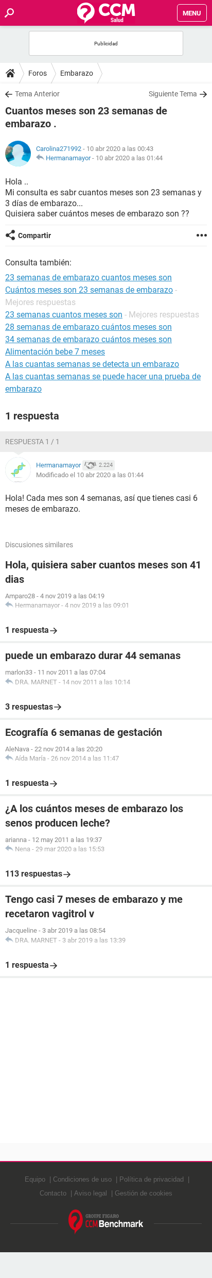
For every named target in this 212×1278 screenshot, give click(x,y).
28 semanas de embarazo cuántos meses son (88, 327)
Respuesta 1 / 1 (32, 442)
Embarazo (76, 73)
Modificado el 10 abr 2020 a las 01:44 (90, 475)
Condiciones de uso (82, 1179)
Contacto (53, 1193)
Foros (37, 73)
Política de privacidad (151, 1179)
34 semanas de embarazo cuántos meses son (88, 339)
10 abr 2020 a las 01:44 (129, 158)
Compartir (34, 235)
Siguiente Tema (173, 94)
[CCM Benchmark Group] (106, 1222)
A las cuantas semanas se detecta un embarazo (92, 364)
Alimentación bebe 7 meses (55, 352)
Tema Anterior (37, 94)
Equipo (35, 1179)
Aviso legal (90, 1193)
